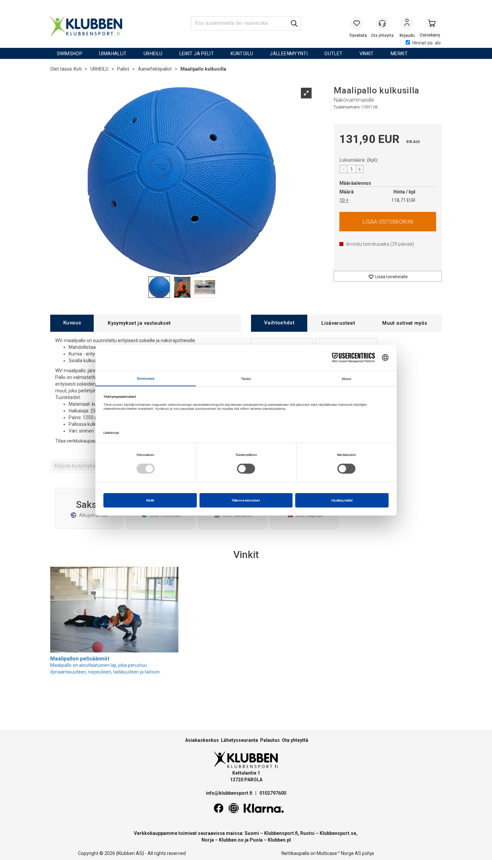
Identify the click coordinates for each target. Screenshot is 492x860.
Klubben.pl (279, 840)
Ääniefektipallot (155, 69)
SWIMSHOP (69, 53)
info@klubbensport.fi (229, 793)
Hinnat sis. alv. (426, 43)
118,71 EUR (403, 200)
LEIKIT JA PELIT (196, 53)
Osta (387, 221)
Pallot (123, 69)
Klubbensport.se (338, 833)
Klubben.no (231, 840)
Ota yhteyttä (295, 740)
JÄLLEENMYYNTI (289, 53)
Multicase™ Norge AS (339, 853)
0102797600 (272, 793)
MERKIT (399, 53)
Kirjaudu (407, 24)
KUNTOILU (242, 53)
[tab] (72, 323)
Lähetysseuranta (239, 740)
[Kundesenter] (382, 23)
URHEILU (153, 53)
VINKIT (366, 53)
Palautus (270, 740)
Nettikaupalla (295, 853)
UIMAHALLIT (113, 53)
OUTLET (333, 53)
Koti (78, 69)
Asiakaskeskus (202, 740)
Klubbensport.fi (281, 833)
